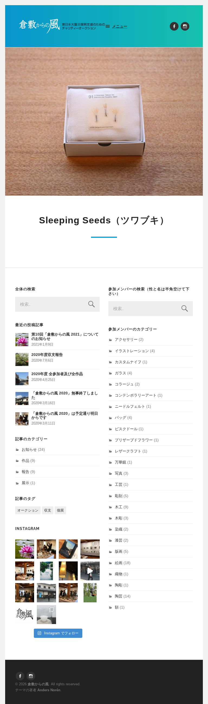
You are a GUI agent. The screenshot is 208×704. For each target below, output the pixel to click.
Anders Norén (48, 690)
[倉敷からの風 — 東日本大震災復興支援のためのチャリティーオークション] (62, 26)
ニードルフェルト (130, 406)
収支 (47, 510)
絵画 (118, 563)
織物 (118, 574)
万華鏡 (120, 462)
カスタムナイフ (128, 362)
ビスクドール (126, 429)
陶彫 (118, 585)
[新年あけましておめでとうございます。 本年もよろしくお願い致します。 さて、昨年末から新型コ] (24, 548)
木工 (118, 507)
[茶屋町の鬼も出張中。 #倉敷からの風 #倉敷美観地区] (89, 570)
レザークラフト (128, 451)
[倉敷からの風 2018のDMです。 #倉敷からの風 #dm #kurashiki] (89, 592)
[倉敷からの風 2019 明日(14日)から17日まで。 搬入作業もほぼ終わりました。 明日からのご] (24, 570)
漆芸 (118, 540)
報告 (25, 472)
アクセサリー (126, 339)
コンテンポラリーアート (136, 395)
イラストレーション (132, 351)
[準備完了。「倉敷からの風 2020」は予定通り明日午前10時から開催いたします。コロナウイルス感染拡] (46, 548)
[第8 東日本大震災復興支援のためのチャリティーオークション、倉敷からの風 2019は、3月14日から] (46, 570)
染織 (118, 529)
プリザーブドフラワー (134, 440)
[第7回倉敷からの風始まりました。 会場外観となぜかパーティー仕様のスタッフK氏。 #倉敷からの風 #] (46, 592)
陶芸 (118, 596)
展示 (25, 483)
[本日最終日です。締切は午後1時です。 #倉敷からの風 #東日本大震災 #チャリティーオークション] (89, 548)
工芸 (118, 484)
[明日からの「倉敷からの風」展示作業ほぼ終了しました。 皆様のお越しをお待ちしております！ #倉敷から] (68, 592)
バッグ (120, 417)
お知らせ (29, 449)
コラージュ (124, 384)
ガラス (120, 373)
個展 (60, 510)
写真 (118, 473)
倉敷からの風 (38, 684)
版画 (118, 551)
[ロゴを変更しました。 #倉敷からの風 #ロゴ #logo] (24, 614)
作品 (25, 460)
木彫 (118, 518)
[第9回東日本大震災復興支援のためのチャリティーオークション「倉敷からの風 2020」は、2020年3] (68, 548)
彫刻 (118, 496)
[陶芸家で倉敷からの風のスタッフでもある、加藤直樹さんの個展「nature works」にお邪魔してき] (46, 614)
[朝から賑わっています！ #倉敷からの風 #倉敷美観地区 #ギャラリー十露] (24, 592)
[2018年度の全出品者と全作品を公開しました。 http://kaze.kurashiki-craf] (68, 570)
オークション (27, 510)
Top (195, 691)
